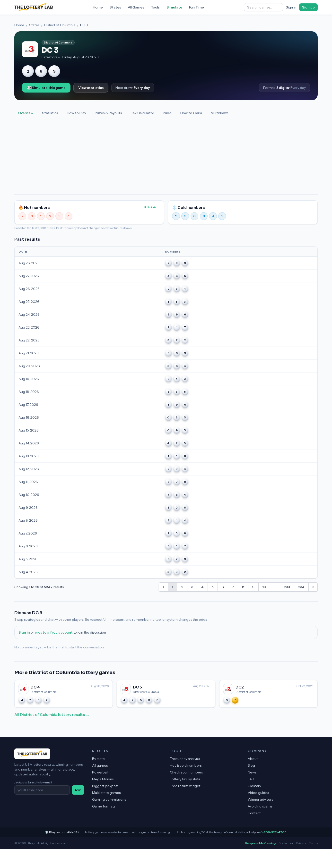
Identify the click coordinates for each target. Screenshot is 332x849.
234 (301, 587)
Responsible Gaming (260, 843)
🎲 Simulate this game (46, 87)
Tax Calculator (142, 113)
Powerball (100, 772)
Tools (155, 7)
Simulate (174, 7)
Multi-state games (106, 792)
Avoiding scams (260, 806)
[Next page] (313, 587)
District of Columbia (59, 25)
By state (98, 758)
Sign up (308, 7)
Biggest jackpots (105, 786)
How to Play (76, 113)
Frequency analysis (185, 758)
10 (264, 587)
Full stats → (152, 207)
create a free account (54, 632)
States (115, 7)
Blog (251, 765)
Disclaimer (286, 843)
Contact (254, 813)
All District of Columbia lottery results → (51, 714)
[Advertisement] (166, 158)
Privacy (301, 843)
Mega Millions (103, 779)
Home (98, 7)
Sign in (291, 7)
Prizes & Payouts (108, 113)
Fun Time (196, 7)
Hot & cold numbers (185, 765)
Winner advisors (260, 799)
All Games (136, 7)
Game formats (103, 806)
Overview (25, 113)
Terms (313, 843)
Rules (167, 113)
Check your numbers (186, 772)
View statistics (91, 87)
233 (287, 587)
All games (100, 765)
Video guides (258, 792)
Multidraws (219, 113)
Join (78, 790)
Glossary (254, 786)
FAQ (251, 779)
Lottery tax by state (185, 779)
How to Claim (191, 113)
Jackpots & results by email (33, 782)
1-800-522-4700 (274, 832)
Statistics (50, 113)
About (253, 758)
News (252, 772)
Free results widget (185, 786)
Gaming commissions (109, 799)
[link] (163, 587)
